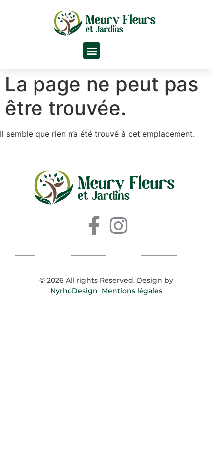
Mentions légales (132, 290)
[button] (91, 50)
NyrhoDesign (74, 290)
